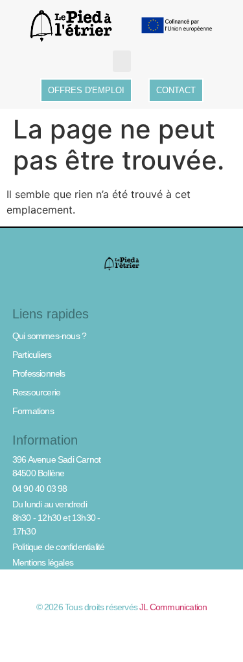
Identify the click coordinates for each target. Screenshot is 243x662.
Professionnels (38, 373)
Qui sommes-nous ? (49, 336)
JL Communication (173, 607)
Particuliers (31, 354)
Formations (33, 411)
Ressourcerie (36, 392)
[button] (122, 61)
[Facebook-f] (122, 629)
